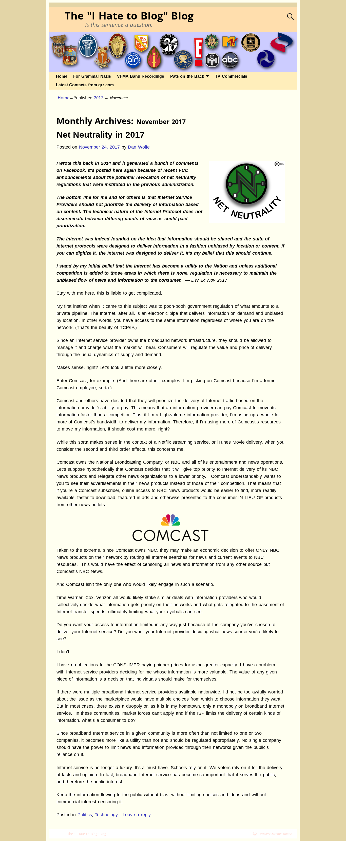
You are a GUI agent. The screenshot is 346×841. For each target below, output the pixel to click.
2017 (98, 97)
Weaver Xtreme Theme (276, 833)
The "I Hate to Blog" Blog (129, 16)
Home (61, 76)
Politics (85, 814)
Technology (106, 814)
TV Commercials (231, 76)
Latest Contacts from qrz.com (85, 85)
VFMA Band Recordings (140, 76)
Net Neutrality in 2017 (100, 134)
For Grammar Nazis (92, 76)
